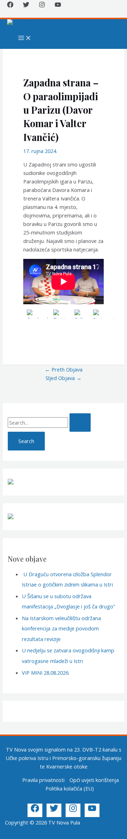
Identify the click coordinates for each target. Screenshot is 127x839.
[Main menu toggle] (24, 38)
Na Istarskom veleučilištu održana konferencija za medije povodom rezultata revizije (61, 628)
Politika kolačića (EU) (70, 788)
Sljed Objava (63, 377)
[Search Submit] (80, 422)
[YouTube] (58, 5)
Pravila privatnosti (43, 779)
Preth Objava (64, 369)
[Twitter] (26, 5)
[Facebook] (10, 5)
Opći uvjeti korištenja (94, 779)
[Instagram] (42, 5)
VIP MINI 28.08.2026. (45, 672)
